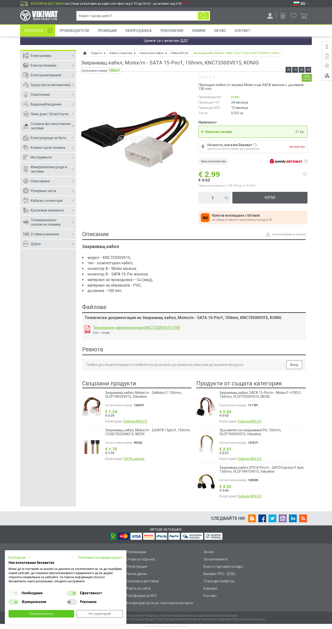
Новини (198, 31)
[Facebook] (262, 518)
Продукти (34, 31)
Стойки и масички (45, 234)
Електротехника (43, 65)
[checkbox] (13, 593)
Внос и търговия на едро (223, 566)
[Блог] (252, 518)
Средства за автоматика (50, 85)
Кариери (210, 588)
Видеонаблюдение (46, 104)
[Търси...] (203, 16)
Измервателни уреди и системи (49, 169)
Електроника (41, 56)
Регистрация (136, 566)
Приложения (171, 31)
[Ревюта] (327, 66)
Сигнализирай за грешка (289, 234)
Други (36, 244)
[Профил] (270, 16)
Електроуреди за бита (48, 138)
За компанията (215, 559)
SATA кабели (133, 459)
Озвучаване (40, 181)
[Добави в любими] (305, 174)
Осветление (40, 95)
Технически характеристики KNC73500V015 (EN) (136, 327)
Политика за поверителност (100, 557)
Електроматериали (46, 75)
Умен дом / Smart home (50, 114)
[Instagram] (283, 518)
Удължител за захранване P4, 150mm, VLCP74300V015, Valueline (250, 432)
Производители (74, 31)
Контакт (242, 31)
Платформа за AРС (141, 596)
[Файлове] (327, 56)
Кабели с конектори (46, 201)
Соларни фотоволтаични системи (51, 126)
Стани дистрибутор (219, 581)
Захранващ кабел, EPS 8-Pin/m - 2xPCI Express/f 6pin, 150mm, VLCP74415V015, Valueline (261, 469)
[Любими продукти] (294, 16)
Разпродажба (138, 31)
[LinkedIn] (293, 518)
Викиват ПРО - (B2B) (219, 574)
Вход (294, 365)
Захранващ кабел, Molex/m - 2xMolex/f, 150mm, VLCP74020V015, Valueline (143, 395)
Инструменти (41, 157)
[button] (20, 558)
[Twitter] (272, 518)
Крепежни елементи (47, 210)
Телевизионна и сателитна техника (46, 222)
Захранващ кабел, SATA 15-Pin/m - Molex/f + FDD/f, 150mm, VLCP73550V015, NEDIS (260, 395)
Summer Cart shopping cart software (166, 626)
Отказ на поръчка (140, 559)
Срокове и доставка (142, 581)
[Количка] (305, 16)
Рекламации (136, 552)
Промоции (107, 31)
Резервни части (43, 191)
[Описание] (327, 46)
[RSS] (303, 518)
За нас (208, 552)
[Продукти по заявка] (283, 16)
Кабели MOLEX (135, 421)
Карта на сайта (138, 588)
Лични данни (136, 574)
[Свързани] (327, 75)
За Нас (220, 31)
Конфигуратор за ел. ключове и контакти (159, 603)
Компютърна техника (48, 148)
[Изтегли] (87, 329)
